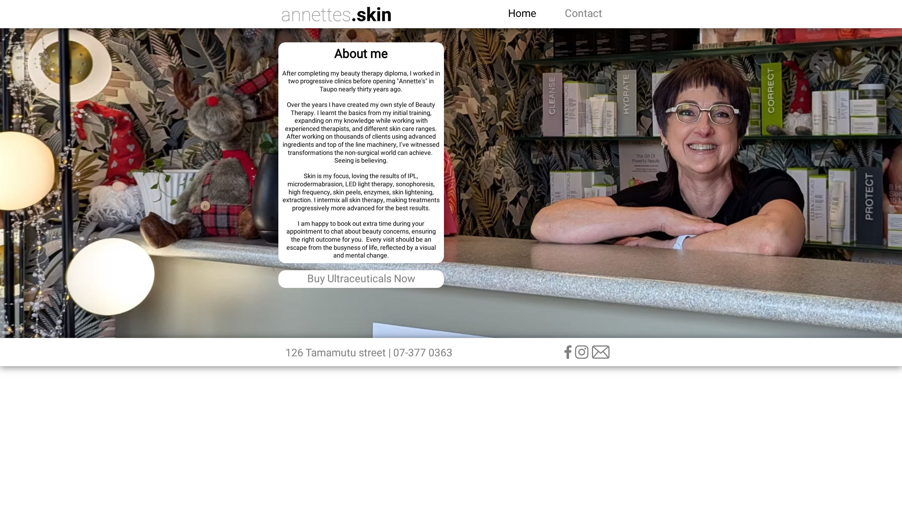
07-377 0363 (422, 353)
